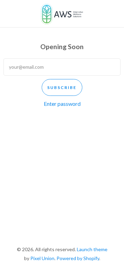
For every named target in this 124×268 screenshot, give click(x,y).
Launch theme (92, 249)
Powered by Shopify (77, 258)
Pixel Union (42, 258)
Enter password (62, 103)
